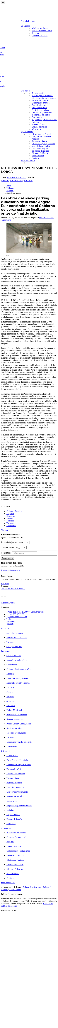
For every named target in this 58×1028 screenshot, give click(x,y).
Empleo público (38, 124)
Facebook (12, 588)
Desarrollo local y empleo (17, 678)
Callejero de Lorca (39, 35)
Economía (10, 516)
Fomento (10, 518)
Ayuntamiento (27, 131)
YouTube (10, 624)
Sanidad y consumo (14, 719)
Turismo (35, 33)
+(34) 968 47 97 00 (16, 614)
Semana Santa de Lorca (42, 31)
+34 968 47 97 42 (16, 177)
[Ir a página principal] (17, 12)
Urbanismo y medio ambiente (19, 742)
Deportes (10, 513)
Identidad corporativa (41, 146)
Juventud (10, 701)
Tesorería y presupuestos (16, 733)
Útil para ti (25, 91)
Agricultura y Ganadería (16, 660)
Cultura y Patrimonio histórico (19, 669)
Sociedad (10, 521)
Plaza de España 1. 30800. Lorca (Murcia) (26, 612)
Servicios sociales (13, 728)
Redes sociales (38, 156)
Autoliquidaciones (39, 107)
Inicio (8, 186)
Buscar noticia (7, 558)
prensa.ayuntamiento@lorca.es (17, 180)
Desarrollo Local (46, 217)
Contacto (35, 158)
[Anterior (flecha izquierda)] (2, 596)
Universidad (11, 746)
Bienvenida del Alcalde (42, 134)
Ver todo (4, 530)
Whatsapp (21, 588)
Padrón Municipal (14, 710)
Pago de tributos (38, 105)
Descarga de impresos (41, 103)
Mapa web (36, 129)
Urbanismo (6, 220)
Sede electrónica (28, 160)
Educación (11, 687)
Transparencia (38, 93)
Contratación (11, 665)
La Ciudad (25, 26)
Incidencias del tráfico (41, 115)
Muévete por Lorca (40, 28)
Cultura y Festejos (14, 511)
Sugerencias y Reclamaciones (44, 119)
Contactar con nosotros (17, 616)
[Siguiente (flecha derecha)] (5, 596)
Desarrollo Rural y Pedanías (18, 683)
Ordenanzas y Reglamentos (43, 143)
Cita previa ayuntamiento (42, 112)
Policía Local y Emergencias (18, 724)
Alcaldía (35, 139)
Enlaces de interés (39, 127)
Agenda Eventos (28, 21)
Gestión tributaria (13, 655)
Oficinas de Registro (40, 148)
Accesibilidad (15, 889)
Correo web (37, 117)
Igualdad (10, 696)
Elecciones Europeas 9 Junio (44, 98)
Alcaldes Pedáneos (40, 153)
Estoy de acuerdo (8, 910)
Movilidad (10, 705)
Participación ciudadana (16, 715)
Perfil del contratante (40, 110)
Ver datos (5, 584)
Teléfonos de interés (40, 151)
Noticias (35, 122)
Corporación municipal (41, 136)
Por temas (5, 651)
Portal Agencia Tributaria (42, 95)
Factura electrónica (40, 100)
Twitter (4, 588)
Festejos (9, 692)
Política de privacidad (32, 887)
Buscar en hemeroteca (10, 570)
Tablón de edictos (39, 141)
